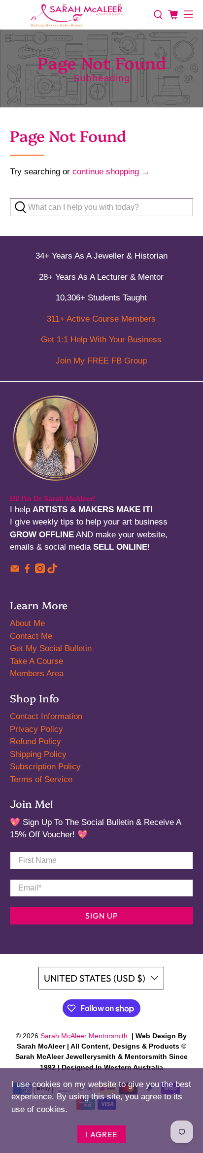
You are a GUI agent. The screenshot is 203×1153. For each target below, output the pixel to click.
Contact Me (31, 636)
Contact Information (46, 716)
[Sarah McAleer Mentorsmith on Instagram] (40, 570)
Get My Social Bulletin (51, 648)
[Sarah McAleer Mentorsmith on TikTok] (52, 570)
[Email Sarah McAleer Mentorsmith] (15, 570)
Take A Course (36, 661)
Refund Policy (35, 741)
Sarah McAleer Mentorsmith (84, 1036)
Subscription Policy (45, 766)
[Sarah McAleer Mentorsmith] (76, 14)
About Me (27, 623)
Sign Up (101, 916)
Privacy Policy (36, 729)
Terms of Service (41, 779)
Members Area (37, 673)
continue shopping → (111, 171)
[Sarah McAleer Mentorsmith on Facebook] (27, 570)
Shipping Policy (38, 754)
